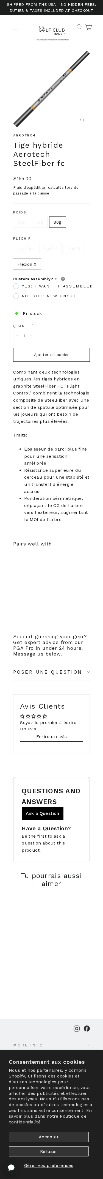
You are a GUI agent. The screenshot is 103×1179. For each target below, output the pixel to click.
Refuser (48, 1151)
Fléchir (22, 238)
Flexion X (26, 264)
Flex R (50, 248)
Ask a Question (42, 813)
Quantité (23, 326)
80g (57, 222)
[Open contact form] (11, 1167)
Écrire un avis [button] (51, 736)
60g (21, 222)
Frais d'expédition (29, 187)
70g (39, 222)
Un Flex (25, 248)
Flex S (74, 248)
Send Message (51, 1132)
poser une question (47, 672)
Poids (19, 212)
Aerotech (24, 135)
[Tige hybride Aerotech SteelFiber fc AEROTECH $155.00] (26, 577)
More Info (28, 1045)
